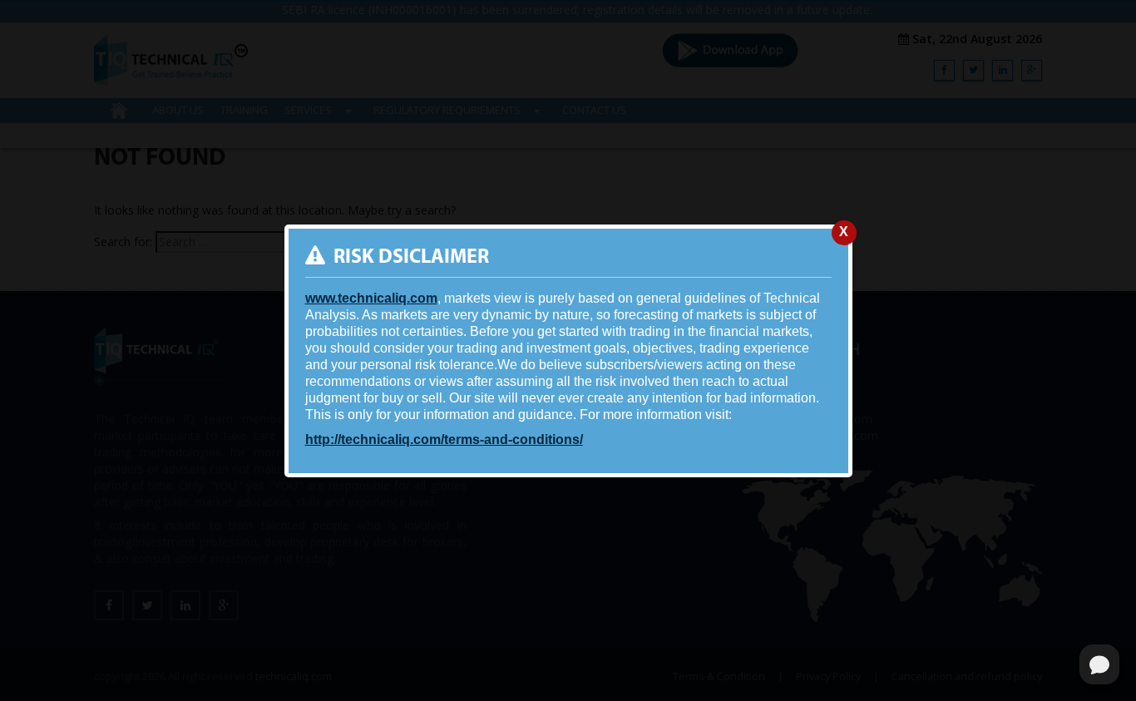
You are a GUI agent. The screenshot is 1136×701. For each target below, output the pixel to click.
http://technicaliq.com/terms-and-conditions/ (444, 439)
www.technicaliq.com (371, 298)
